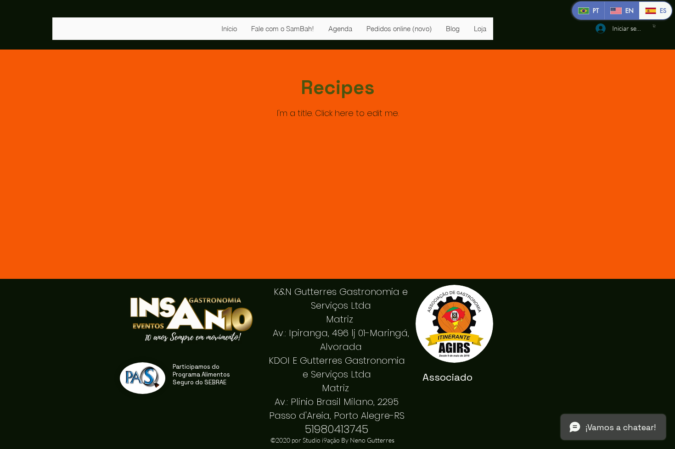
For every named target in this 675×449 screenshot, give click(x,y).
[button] (654, 26)
